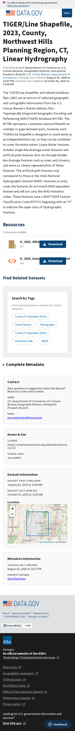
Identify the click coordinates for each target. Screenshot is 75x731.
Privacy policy (12, 704)
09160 (45, 341)
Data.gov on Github (38, 616)
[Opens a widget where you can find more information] (57, 724)
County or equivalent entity (31, 316)
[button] (12, 508)
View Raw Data (16, 578)
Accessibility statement (18, 673)
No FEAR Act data (14, 686)
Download (55, 244)
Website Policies (41, 613)
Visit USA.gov (12, 723)
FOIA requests (12, 680)
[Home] (24, 13)
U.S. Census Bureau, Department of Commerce (36, 75)
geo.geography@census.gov (24, 417)
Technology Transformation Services (29, 657)
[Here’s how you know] (37, 4)
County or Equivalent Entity (31, 333)
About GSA (10, 667)
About (6, 613)
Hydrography (47, 324)
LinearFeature (23, 324)
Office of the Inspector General (23, 692)
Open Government (21, 613)
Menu (67, 13)
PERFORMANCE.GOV (15, 616)
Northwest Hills (24, 341)
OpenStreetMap (46, 541)
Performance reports (17, 698)
